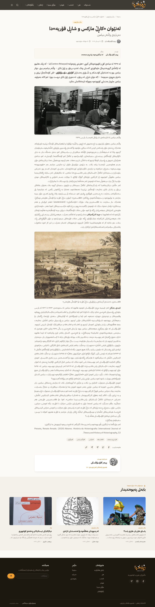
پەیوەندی (73, 578)
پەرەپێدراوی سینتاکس (29, 603)
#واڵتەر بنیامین (81, 439)
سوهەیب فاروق (47, 542)
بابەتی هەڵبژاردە (99, 570)
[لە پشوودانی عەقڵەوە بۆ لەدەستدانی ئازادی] (77, 511)
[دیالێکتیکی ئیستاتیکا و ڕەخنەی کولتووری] (30, 511)
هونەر (62, 5)
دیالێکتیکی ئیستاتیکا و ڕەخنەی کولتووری (35, 531)
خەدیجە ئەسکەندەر (140, 542)
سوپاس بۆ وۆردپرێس (14, 603)
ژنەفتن (40, 5)
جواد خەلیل (95, 542)
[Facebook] (108, 447)
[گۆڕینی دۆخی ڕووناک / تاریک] (11, 5)
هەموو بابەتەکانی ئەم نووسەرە (98, 467)
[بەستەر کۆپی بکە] (86, 447)
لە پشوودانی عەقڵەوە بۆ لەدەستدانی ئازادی (81, 531)
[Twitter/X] (103, 447)
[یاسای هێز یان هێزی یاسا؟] (124, 511)
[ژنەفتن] (138, 5)
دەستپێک (87, 5)
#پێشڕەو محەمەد (112, 439)
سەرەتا (119, 17)
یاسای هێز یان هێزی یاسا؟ (135, 531)
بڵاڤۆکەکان (30, 5)
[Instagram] (137, 581)
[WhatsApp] (92, 447)
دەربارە (74, 574)
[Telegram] (97, 447)
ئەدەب (71, 5)
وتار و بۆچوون (110, 17)
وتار (51, 528)
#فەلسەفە (100, 439)
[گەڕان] (17, 5)
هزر (79, 5)
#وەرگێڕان (70, 439)
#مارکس (91, 439)
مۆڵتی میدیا (51, 5)
